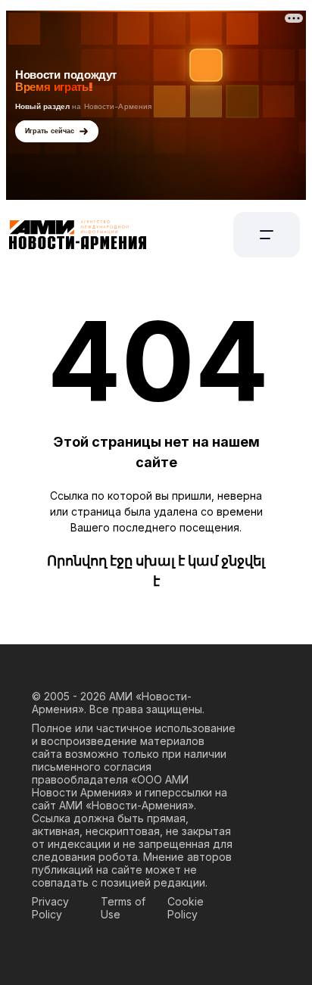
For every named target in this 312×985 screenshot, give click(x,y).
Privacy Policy (50, 908)
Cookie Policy (185, 908)
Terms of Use (123, 908)
